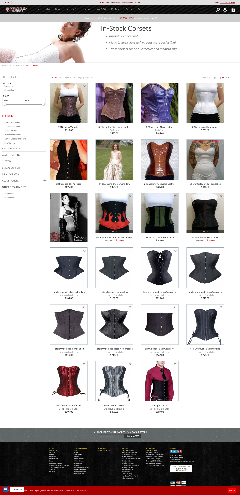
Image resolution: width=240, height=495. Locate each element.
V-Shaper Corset (160, 405)
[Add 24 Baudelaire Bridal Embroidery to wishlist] (130, 142)
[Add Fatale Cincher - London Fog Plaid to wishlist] (130, 250)
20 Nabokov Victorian (68, 127)
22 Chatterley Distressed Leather (114, 127)
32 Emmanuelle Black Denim (205, 237)
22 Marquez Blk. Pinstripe (68, 183)
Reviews (52, 471)
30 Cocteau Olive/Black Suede (159, 237)
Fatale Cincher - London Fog (114, 291)
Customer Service (128, 450)
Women (76, 452)
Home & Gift (101, 9)
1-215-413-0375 (227, 2)
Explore (129, 9)
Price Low (89, 77)
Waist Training (11, 154)
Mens (75, 450)
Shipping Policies (127, 467)
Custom (6, 161)
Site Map (52, 469)
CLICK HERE (127, 18)
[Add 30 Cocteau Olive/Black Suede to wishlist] (175, 196)
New (39, 9)
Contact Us (53, 450)
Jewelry (86, 9)
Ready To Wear (11, 148)
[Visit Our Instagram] (12, 2)
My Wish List (53, 459)
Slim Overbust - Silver (114, 405)
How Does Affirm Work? (130, 476)
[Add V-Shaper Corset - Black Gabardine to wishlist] (175, 364)
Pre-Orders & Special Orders (131, 459)
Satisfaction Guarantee (129, 452)
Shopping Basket (79, 474)
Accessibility (126, 471)
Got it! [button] (232, 490)
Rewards (52, 461)
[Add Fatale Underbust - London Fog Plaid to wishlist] (84, 307)
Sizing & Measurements (57, 467)
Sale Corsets (9, 143)
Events (51, 454)
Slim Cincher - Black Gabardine (159, 348)
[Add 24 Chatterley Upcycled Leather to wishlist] (175, 142)
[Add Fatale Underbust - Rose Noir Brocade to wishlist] (130, 307)
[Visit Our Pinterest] (15, 2)
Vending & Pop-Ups (104, 450)
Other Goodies (79, 459)
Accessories (72, 9)
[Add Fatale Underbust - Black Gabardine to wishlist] (221, 250)
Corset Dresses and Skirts (15, 138)
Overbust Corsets (12, 122)
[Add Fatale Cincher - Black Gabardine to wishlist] (84, 250)
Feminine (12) (11, 86)
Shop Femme (9, 197)
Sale (140, 9)
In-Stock (7, 116)
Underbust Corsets (12, 126)
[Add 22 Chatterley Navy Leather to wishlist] (175, 86)
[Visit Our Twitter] (8, 2)
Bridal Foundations (12, 134)
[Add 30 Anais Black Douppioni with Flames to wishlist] (130, 196)
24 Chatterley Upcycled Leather (159, 183)
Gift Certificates (79, 461)
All (227, 77)
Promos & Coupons (55, 463)
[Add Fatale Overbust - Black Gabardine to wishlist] (175, 250)
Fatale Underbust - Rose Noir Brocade (114, 348)
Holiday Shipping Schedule (130, 465)
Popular (67, 77)
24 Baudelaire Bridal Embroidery (114, 183)
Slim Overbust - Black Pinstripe (205, 348)
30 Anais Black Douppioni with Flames (114, 237)
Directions (52, 456)
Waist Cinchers (10, 130)
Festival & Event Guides (81, 467)
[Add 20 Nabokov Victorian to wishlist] (84, 86)
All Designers (10, 180)
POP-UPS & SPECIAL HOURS (155, 465)
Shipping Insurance (128, 463)
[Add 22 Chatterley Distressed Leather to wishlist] (130, 86)
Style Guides (78, 463)
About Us (52, 452)
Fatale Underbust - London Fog (69, 348)
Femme (58, 9)
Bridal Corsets (11, 167)
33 (218, 77)
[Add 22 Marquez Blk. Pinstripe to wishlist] (84, 142)
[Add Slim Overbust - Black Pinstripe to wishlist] (221, 307)
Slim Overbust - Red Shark (68, 405)
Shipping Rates (126, 461)
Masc (48, 9)
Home (4, 65)
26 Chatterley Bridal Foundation (205, 183)
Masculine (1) (11, 90)
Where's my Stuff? (128, 478)
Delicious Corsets (16, 65)
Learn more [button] (81, 490)
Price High (78, 77)
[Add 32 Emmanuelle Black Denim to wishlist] (221, 196)
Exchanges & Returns (129, 454)
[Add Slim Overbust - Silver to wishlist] (130, 364)
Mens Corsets (10, 174)
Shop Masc (9, 193)
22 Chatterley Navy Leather (159, 127)
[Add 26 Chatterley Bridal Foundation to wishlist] (221, 142)
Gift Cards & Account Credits (59, 465)
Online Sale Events (80, 469)
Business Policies (128, 469)
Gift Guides (77, 465)
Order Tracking (127, 474)
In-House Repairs (127, 456)
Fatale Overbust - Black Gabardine (159, 291)
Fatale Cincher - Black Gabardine (69, 291)
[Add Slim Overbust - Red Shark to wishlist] (84, 364)
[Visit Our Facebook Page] (6, 2)
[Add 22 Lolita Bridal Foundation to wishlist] (221, 86)
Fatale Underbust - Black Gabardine (205, 291)
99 (223, 77)
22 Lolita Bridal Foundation (205, 126)
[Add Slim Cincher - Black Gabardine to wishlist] (175, 307)
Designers (116, 9)
